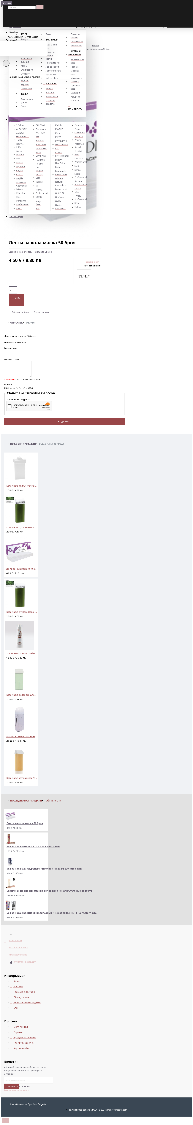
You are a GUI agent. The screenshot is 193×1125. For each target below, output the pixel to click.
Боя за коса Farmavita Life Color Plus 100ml (33, 846)
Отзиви (30, 322)
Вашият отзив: (11, 359)
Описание (16, 322)
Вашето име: (10, 348)
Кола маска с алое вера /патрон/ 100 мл (21, 694)
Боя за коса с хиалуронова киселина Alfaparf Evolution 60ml (44, 868)
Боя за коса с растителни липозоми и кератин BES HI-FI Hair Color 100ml (51, 913)
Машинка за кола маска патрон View (21, 736)
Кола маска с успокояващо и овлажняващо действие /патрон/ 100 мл (21, 527)
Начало (95, 45)
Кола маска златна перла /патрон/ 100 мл (21, 777)
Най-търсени (53, 800)
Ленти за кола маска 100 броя (21, 568)
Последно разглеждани (26, 800)
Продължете (64, 421)
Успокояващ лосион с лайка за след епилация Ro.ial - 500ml (21, 653)
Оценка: (8, 384)
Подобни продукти (23, 443)
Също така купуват (51, 443)
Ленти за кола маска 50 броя (97, 49)
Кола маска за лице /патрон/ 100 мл (21, 485)
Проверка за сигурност (18, 399)
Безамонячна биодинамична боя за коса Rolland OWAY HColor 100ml (49, 890)
